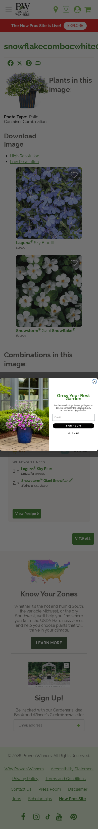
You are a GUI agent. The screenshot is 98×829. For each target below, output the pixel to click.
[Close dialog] (94, 381)
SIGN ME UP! (73, 426)
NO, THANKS (73, 433)
